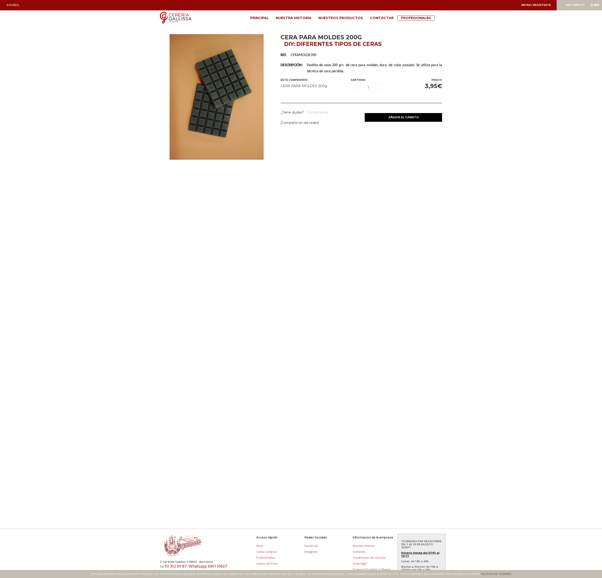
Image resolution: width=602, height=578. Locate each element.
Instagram (311, 552)
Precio (437, 79)
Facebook (311, 546)
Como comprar (266, 552)
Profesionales (416, 18)
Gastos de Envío (267, 564)
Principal (259, 18)
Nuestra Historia (293, 18)
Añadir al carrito (403, 117)
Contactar (382, 18)
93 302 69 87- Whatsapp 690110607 (196, 566)
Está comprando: (294, 79)
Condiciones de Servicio (369, 558)
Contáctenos (317, 112)
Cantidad (358, 79)
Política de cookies (496, 574)
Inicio (259, 546)
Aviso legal (360, 564)
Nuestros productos (340, 18)
